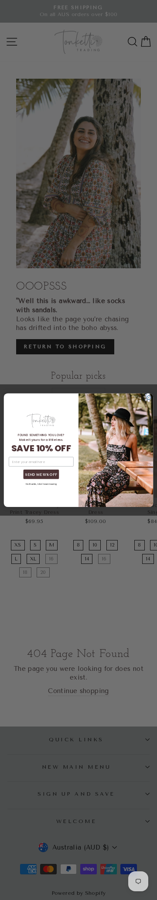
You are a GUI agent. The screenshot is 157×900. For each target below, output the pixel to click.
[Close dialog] (149, 398)
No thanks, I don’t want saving (41, 484)
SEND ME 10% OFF (41, 474)
